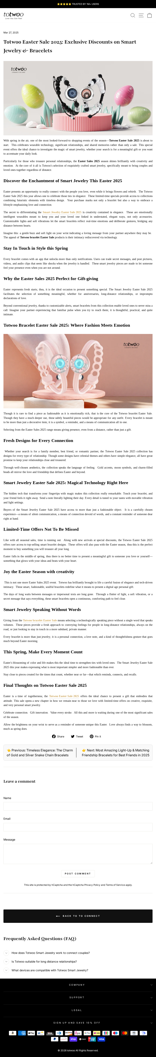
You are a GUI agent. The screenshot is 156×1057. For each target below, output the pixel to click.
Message (9, 839)
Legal (77, 1010)
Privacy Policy (92, 885)
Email (6, 818)
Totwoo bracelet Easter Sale (40, 620)
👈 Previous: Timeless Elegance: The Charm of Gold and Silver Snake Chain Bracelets (40, 752)
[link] (13, 15)
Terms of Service (115, 885)
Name (7, 798)
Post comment (78, 873)
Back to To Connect (81, 916)
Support (76, 997)
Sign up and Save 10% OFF (77, 1022)
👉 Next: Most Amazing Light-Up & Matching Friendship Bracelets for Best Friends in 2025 (115, 752)
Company (77, 984)
